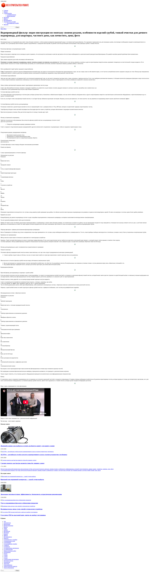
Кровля (6, 534)
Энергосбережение (9, 567)
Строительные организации (11, 559)
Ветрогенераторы (8, 525)
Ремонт (6, 12)
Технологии (7, 562)
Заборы (6, 529)
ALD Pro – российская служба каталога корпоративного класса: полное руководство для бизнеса (34, 454)
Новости (6, 538)
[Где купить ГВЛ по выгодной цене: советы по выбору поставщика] (19, 512)
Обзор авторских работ (10, 551)
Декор (5, 528)
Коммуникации (11, 16)
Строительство (8, 13)
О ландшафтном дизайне (10, 544)
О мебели (6, 545)
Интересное (7, 531)
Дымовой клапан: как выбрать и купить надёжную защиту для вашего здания (27, 446)
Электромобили (8, 565)
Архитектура (7, 522)
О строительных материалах (11, 548)
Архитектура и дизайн (10, 21)
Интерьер (6, 17)
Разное (5, 553)
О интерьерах (7, 542)
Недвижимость (8, 20)
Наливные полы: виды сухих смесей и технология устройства (21, 509)
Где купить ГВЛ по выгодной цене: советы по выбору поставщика (23, 515)
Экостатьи (6, 563)
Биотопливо (7, 524)
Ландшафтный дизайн (13, 23)
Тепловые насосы (8, 560)
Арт (5, 521)
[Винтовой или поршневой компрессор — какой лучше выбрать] (18, 476)
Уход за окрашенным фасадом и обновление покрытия (19, 503)
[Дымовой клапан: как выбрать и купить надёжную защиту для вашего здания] (14, 442)
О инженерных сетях (9, 541)
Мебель (6, 19)
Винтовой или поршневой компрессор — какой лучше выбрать (22, 479)
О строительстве (8, 549)
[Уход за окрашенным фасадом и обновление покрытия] (16, 500)
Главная (6, 10)
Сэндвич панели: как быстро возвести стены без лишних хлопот (22, 463)
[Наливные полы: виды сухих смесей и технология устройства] (18, 506)
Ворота (6, 527)
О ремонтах (7, 546)
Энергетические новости (10, 566)
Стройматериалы (11, 14)
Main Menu (3, 28)
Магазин (6, 24)
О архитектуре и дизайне (10, 539)
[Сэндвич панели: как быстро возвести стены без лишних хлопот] (18, 460)
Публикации (7, 552)
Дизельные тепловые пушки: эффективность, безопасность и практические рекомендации (31, 494)
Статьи (6, 555)
